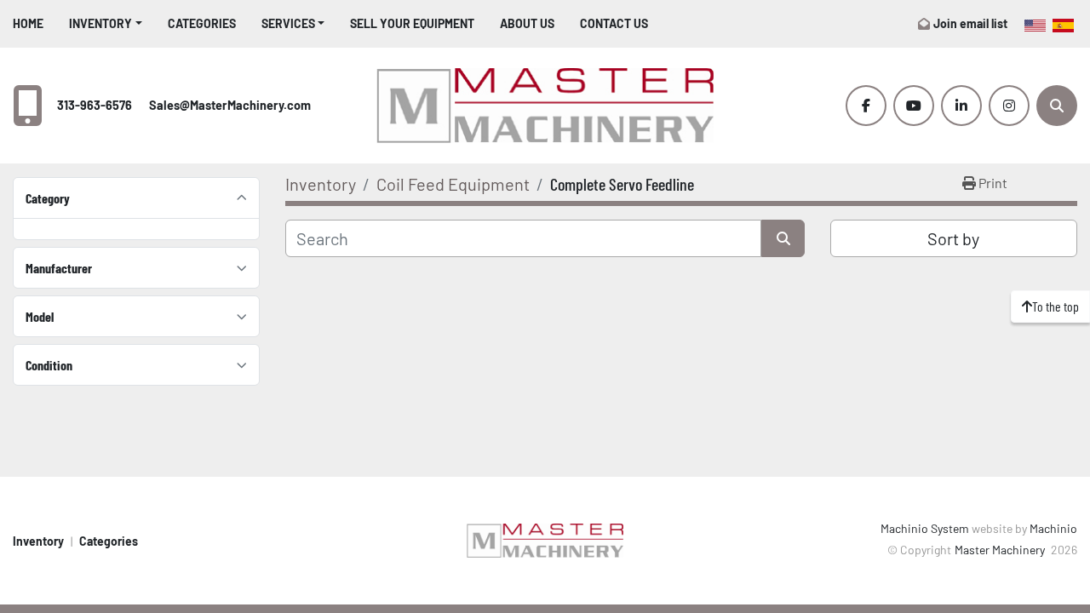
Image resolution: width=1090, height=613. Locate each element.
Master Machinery (1001, 549)
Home (28, 23)
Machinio (1053, 528)
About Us (527, 23)
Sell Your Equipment (412, 23)
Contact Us (614, 23)
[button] (105, 23)
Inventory (100, 23)
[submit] (783, 238)
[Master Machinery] (544, 539)
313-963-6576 (94, 105)
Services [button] (288, 23)
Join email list (970, 23)
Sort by (953, 238)
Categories (202, 23)
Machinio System (925, 528)
